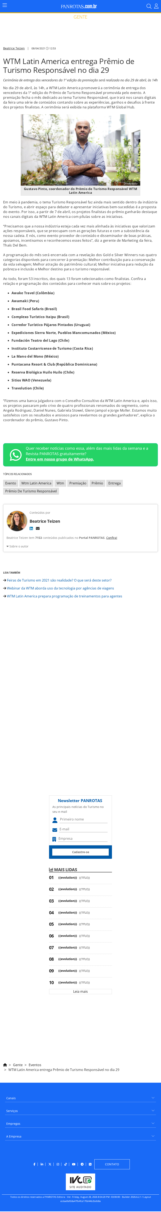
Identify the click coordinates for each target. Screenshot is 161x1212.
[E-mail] (38, 528)
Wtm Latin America (36, 483)
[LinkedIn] (31, 528)
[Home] (5, 1064)
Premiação (77, 483)
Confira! (111, 538)
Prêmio (97, 483)
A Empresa (13, 1136)
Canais (11, 1098)
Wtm (60, 483)
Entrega (114, 483)
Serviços (12, 1111)
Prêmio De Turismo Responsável (31, 491)
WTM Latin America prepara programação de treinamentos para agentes (64, 596)
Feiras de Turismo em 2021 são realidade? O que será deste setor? (59, 580)
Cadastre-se (80, 852)
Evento (10, 483)
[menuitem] (80, 1096)
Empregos (13, 1124)
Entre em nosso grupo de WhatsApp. (60, 459)
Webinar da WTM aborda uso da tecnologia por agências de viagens (60, 588)
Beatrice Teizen (14, 48)
